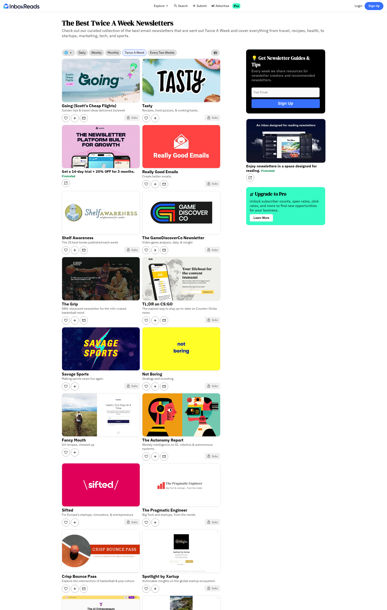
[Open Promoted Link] (66, 183)
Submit (202, 6)
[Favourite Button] (66, 118)
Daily (82, 53)
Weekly (96, 53)
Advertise (222, 6)
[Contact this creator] (84, 118)
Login (358, 6)
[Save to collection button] (75, 118)
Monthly (113, 53)
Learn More (261, 218)
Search (183, 6)
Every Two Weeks (162, 53)
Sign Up (374, 6)
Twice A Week (134, 53)
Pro (236, 6)
